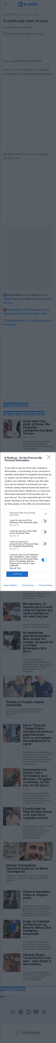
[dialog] (28, 521)
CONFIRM (17, 574)
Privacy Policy (45, 585)
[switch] (44, 521)
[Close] (50, 458)
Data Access (28, 585)
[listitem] (28, 514)
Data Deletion (10, 585)
